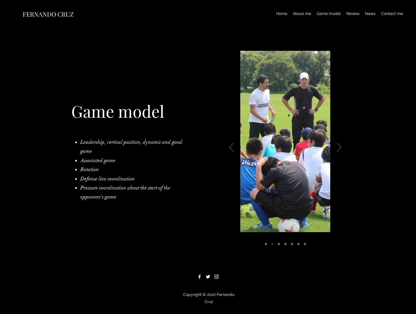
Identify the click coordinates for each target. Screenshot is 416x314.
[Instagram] (216, 277)
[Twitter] (208, 277)
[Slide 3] (279, 244)
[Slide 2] (272, 244)
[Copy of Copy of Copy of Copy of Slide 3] (305, 244)
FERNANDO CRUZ (48, 14)
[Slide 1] (266, 244)
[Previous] (231, 147)
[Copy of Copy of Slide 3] (292, 244)
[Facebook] (199, 277)
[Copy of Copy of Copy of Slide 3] (298, 244)
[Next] (339, 147)
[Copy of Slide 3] (285, 244)
